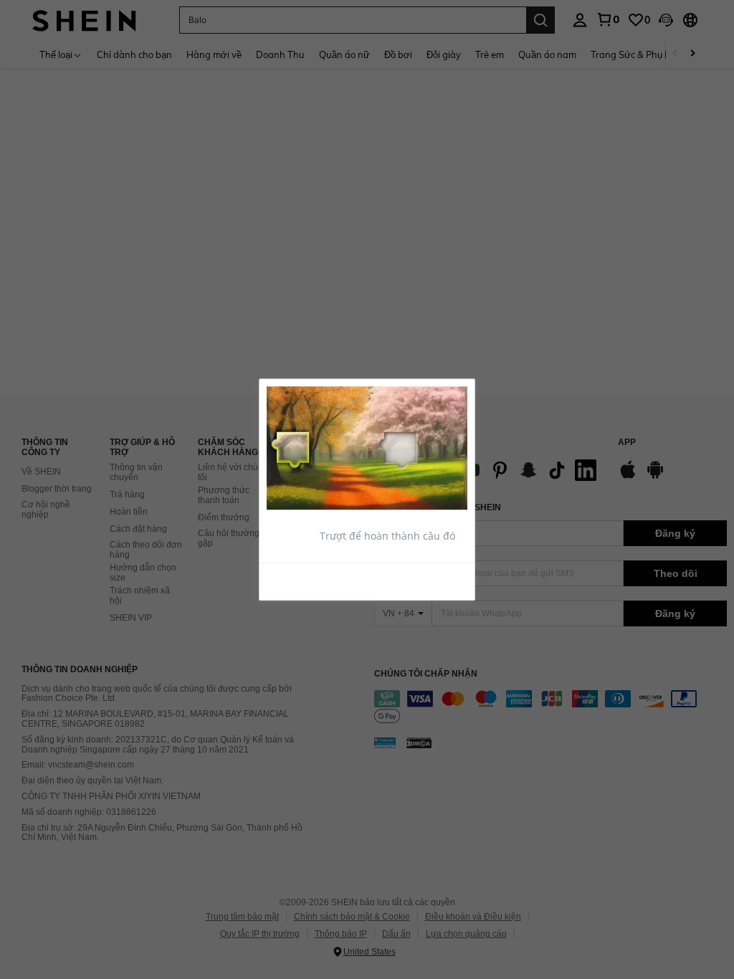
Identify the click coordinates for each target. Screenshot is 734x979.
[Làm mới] (302, 580)
